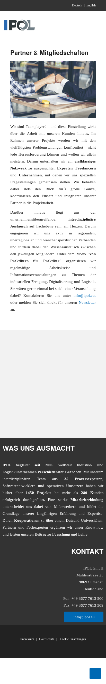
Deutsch (77, 5)
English (91, 5)
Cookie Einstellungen (72, 639)
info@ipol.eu (84, 295)
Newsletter (87, 302)
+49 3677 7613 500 (86, 598)
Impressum (27, 639)
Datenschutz (46, 639)
